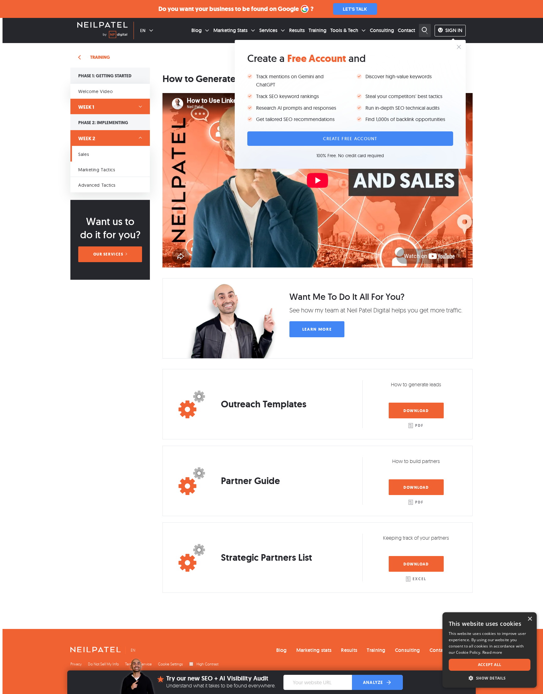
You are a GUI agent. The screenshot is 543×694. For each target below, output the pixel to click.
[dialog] (489, 650)
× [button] (529, 619)
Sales (83, 154)
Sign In (453, 30)
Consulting (382, 30)
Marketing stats (314, 650)
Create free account (350, 138)
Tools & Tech (344, 30)
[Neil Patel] (102, 25)
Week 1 (86, 107)
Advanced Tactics (97, 185)
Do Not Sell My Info (103, 664)
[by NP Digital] (115, 36)
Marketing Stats (230, 30)
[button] (489, 678)
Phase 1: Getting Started (104, 76)
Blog (196, 30)
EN (142, 30)
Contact (406, 30)
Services (268, 30)
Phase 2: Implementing (103, 123)
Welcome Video (95, 91)
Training (317, 30)
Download (416, 410)
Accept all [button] (490, 664)
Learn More (317, 329)
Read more (492, 652)
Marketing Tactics (96, 170)
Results (297, 30)
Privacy (76, 664)
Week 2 (86, 138)
